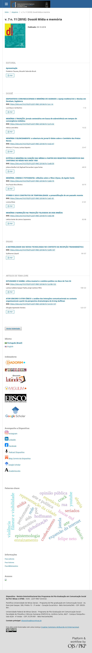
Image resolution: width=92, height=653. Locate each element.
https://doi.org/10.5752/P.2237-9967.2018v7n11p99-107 (32, 250)
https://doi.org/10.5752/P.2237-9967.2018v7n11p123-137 (33, 304)
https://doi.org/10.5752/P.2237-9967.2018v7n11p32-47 (32, 144)
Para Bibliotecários (11, 566)
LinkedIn (12, 440)
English (10, 346)
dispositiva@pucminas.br (31, 620)
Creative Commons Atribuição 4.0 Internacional (60, 627)
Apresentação (11, 68)
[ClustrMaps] (6, 580)
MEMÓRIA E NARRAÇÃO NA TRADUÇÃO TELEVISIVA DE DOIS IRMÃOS (34, 213)
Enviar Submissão (13, 329)
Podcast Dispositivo (16, 452)
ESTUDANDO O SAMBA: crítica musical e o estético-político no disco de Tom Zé (38, 281)
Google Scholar (14, 465)
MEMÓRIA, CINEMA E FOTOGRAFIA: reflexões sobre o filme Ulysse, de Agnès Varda (40, 178)
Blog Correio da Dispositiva (19, 458)
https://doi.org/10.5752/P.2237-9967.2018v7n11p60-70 (32, 181)
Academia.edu (14, 471)
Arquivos (15, 12)
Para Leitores (9, 559)
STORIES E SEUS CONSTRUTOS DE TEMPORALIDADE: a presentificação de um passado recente (44, 195)
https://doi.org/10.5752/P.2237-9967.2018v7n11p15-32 (32, 124)
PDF (11, 75)
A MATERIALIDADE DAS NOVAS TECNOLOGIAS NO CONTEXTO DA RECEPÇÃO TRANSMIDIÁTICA (44, 247)
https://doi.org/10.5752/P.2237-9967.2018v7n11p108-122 (33, 284)
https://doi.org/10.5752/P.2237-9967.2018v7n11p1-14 (31, 104)
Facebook (12, 446)
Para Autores (9, 562)
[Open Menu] (6, 4)
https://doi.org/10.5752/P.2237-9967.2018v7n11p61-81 (32, 198)
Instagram (12, 433)
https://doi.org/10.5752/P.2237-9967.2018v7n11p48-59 (32, 163)
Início (7, 12)
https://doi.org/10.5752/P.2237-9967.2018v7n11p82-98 (32, 216)
